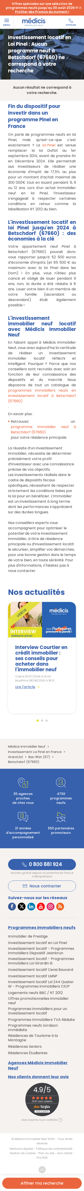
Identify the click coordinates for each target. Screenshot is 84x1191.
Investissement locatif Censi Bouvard (40, 970)
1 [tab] (38, 720)
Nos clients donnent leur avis (38, 1076)
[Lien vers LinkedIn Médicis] (31, 906)
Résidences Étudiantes (27, 1053)
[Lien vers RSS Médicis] (60, 906)
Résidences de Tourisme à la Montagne (33, 1038)
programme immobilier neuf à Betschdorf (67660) (43, 429)
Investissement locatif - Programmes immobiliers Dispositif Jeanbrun (41, 950)
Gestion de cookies (23, 1153)
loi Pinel (48, 145)
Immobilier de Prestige (28, 936)
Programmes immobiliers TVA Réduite (41, 1020)
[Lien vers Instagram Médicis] (50, 906)
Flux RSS (42, 1157)
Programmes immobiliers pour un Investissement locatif (37, 1011)
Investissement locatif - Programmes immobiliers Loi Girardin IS (41, 961)
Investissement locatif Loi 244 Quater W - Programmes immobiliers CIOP (41, 984)
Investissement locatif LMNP (32, 976)
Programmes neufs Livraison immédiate (33, 1027)
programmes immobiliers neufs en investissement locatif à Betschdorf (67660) (42, 396)
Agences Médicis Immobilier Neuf (38, 1065)
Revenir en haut (42, 1169)
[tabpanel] (42, 657)
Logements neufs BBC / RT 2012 (35, 993)
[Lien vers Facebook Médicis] (12, 906)
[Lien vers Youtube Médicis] (41, 906)
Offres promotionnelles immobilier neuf (38, 1000)
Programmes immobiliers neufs (41, 927)
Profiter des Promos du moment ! (42, 12)
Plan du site (46, 1153)
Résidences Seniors (25, 1046)
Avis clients (64, 1153)
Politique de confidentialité (54, 1149)
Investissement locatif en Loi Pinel (37, 943)
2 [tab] (42, 720)
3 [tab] (46, 720)
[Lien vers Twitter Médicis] (22, 906)
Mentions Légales (21, 1149)
